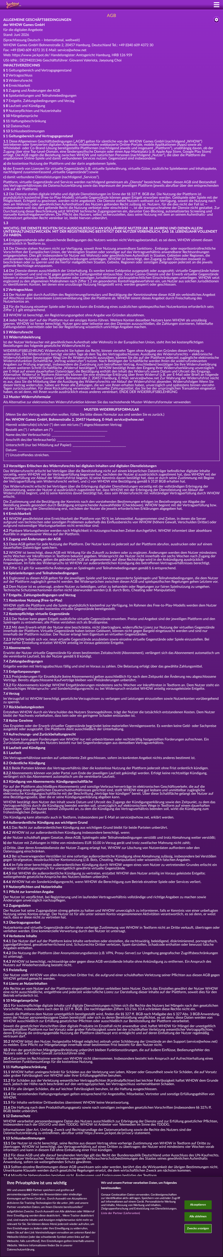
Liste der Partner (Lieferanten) (120, 1213)
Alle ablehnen (198, 1216)
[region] (111, 1216)
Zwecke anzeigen (198, 1228)
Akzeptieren (198, 1204)
